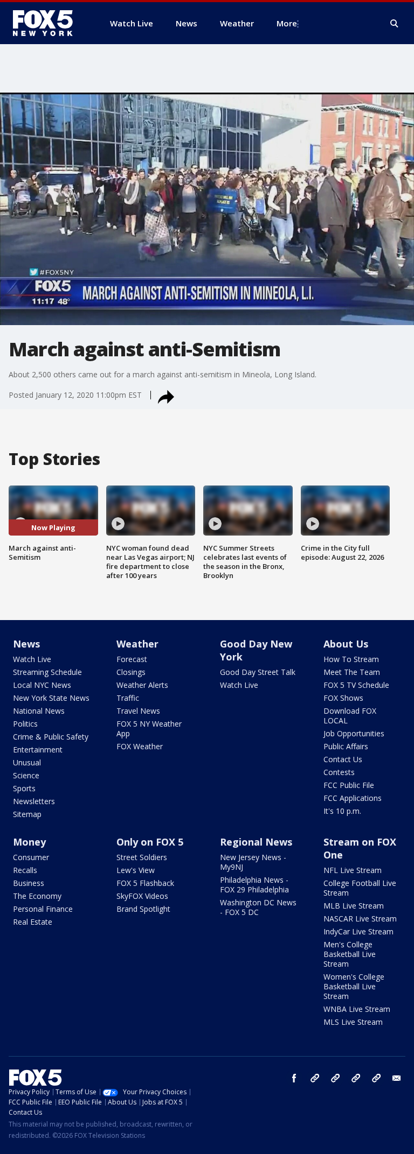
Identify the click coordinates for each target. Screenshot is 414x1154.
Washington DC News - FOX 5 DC (258, 907)
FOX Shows (343, 698)
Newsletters (34, 801)
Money (29, 841)
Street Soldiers (141, 857)
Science (26, 775)
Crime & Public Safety (50, 736)
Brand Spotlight (143, 909)
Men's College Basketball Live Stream (349, 954)
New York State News (51, 698)
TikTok (335, 1078)
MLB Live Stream (353, 905)
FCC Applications (352, 798)
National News (39, 711)
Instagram (314, 1078)
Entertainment (38, 749)
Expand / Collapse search (394, 23)
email (396, 1078)
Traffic (127, 698)
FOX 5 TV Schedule (356, 685)
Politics (25, 724)
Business (28, 883)
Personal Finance (43, 909)
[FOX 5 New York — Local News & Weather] (48, 23)
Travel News (138, 711)
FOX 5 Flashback (145, 883)
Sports (24, 788)
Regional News (256, 841)
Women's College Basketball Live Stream (353, 986)
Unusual (27, 762)
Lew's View (135, 870)
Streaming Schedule (47, 672)
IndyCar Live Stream (358, 931)
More (287, 23)
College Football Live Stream (359, 888)
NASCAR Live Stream (360, 918)
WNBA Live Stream (356, 1009)
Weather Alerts (142, 685)
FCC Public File (348, 785)
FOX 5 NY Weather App (149, 728)
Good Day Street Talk (257, 672)
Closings (131, 672)
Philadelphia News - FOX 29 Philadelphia (254, 885)
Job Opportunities (353, 733)
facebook (294, 1078)
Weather (137, 643)
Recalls (25, 870)
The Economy (37, 896)
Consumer (31, 857)
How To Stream (351, 659)
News (26, 643)
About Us (345, 643)
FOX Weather (139, 746)
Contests (339, 772)
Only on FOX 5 (149, 841)
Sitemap (27, 814)
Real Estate (32, 922)
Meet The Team (351, 672)
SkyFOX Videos (142, 896)
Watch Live (32, 659)
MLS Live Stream (353, 1022)
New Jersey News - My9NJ (253, 862)
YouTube (355, 1078)
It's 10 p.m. (342, 811)
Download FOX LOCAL (349, 716)
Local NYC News (42, 685)
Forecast (131, 659)
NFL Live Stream (352, 870)
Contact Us (342, 759)
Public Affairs (345, 746)
